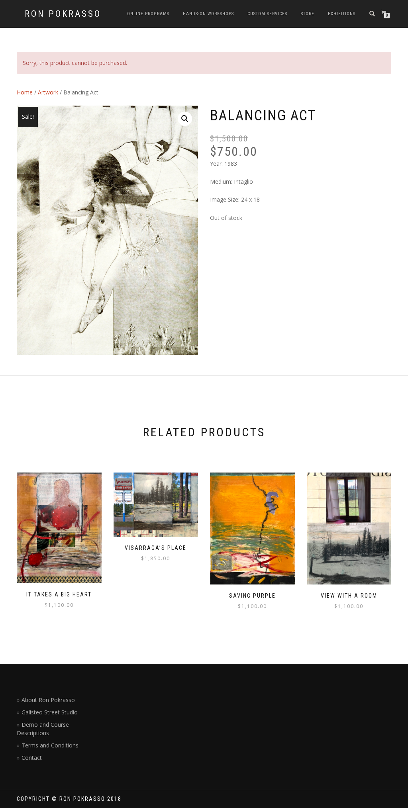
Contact (32, 757)
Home (25, 92)
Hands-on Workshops (208, 13)
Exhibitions (341, 13)
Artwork (48, 92)
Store (307, 13)
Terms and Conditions (50, 745)
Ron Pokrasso (63, 14)
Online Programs (148, 13)
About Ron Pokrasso (48, 700)
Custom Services (267, 13)
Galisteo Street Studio (50, 712)
